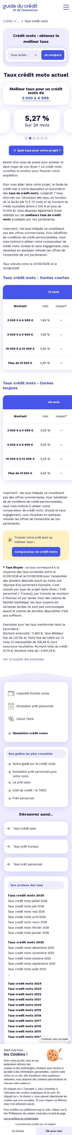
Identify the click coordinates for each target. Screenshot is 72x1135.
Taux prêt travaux (25, 846)
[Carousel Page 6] (46, 138)
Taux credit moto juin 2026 (26, 906)
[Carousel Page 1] (26, 138)
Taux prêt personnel (27, 864)
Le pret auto (21, 782)
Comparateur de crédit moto (36, 552)
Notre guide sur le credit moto (34, 764)
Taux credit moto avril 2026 (27, 917)
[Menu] (66, 7)
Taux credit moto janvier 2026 (28, 933)
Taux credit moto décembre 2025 (31, 948)
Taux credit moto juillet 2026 (27, 901)
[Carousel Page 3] (34, 138)
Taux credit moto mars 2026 (27, 922)
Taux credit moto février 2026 (28, 927)
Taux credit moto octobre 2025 (29, 958)
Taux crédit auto (24, 828)
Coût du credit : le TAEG (29, 790)
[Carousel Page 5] (42, 138)
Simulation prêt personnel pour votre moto (35, 774)
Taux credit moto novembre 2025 (31, 953)
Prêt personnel (23, 798)
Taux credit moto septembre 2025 (31, 963)
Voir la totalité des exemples (23, 659)
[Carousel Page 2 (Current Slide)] (30, 138)
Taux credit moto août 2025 (27, 969)
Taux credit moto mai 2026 (26, 911)
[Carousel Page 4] (38, 138)
